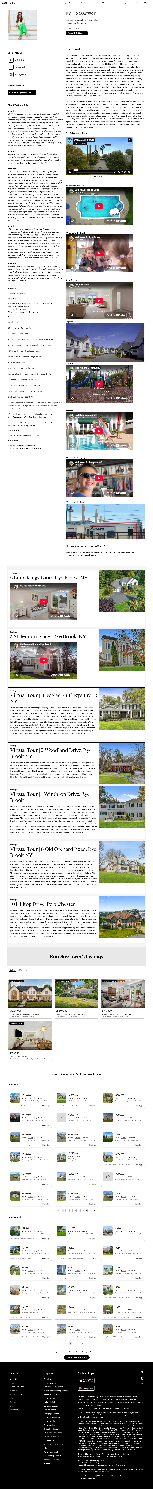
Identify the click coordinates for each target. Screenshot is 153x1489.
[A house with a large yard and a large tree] (122, 729)
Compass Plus (49, 1421)
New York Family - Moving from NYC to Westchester (30, 374)
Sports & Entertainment (53, 1444)
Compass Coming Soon (53, 1387)
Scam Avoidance (91, 1399)
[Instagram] (142, 1372)
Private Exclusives (51, 1383)
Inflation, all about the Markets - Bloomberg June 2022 (31, 414)
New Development (51, 1436)
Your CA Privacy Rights (91, 1405)
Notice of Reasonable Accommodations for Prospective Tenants (101, 1465)
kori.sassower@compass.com (78, 23)
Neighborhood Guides (53, 1433)
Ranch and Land (51, 1452)
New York (79, 1352)
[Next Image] (49, 994)
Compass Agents (68, 1352)
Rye (86, 1352)
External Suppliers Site (53, 1456)
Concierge (48, 1379)
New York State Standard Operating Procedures (95, 1463)
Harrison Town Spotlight (18, 362)
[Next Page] (94, 1210)
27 (89, 1210)
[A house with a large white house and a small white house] (122, 828)
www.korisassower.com (87, 127)
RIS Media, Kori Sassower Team (21, 328)
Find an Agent (50, 1410)
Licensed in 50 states (87, 1478)
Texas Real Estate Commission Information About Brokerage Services (103, 1454)
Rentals (24, 970)
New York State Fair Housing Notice (91, 1461)
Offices (12, 1406)
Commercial (49, 1440)
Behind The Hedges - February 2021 (23, 368)
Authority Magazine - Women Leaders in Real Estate (30, 345)
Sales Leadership (16, 1387)
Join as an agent (16, 1394)
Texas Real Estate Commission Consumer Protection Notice (100, 1456)
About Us (13, 1379)
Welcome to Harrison (75, 502)
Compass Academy (52, 1417)
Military (47, 1448)
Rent (70, 3)
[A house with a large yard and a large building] (122, 883)
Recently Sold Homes (52, 1459)
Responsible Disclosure (108, 1399)
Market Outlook (50, 1394)
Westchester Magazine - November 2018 (25, 391)
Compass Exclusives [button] (89, 3)
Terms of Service (124, 1396)
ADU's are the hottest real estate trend (24, 351)
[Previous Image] (11, 994)
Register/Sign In (144, 3)
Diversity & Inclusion (52, 1429)
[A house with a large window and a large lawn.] (122, 938)
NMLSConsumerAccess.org (118, 1476)
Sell (76, 3)
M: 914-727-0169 (72, 28)
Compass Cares (50, 1425)
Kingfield (69, 321)
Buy (64, 3)
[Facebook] (142, 1378)
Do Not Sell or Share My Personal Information (97, 1396)
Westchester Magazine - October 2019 (24, 385)
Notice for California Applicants (100, 1402)
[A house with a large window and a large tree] (122, 670)
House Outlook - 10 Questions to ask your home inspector (32, 339)
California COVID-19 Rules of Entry (128, 1402)
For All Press (13, 322)
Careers (12, 1398)
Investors (13, 1390)
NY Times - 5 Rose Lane (18, 334)
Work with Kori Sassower (77, 33)
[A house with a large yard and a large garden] (122, 611)
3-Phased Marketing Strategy (56, 1390)
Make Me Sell (49, 1402)
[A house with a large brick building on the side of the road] (122, 784)
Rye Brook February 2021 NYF (20, 397)
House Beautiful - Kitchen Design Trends (25, 357)
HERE (72, 555)
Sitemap (47, 1463)
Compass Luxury (51, 1406)
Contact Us (14, 1402)
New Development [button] (110, 3)
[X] (142, 1383)
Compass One (50, 1398)
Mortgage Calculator (52, 1413)
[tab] (12, 970)
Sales (12, 970)
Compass (56, 1352)
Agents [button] (126, 3)
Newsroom (13, 1410)
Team (11, 1383)
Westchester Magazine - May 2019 (22, 380)
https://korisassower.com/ (28, 436)
